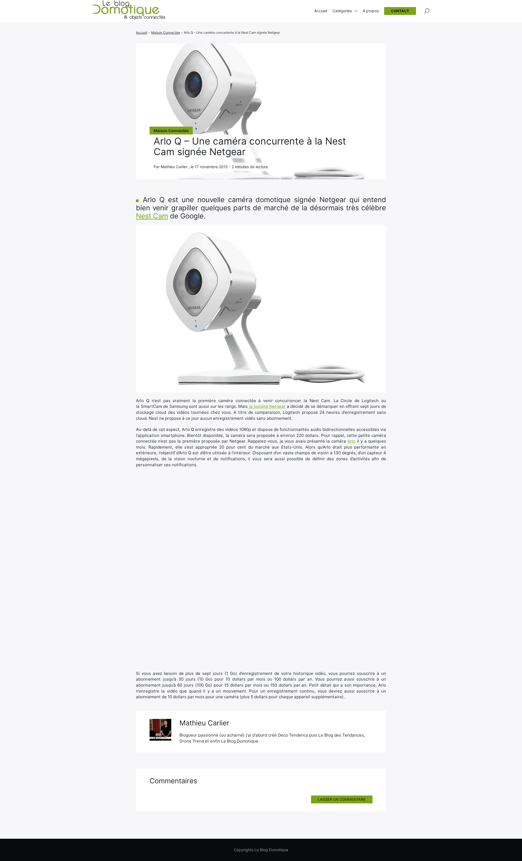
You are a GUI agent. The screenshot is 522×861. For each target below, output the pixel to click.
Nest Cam (152, 216)
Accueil (320, 10)
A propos (371, 10)
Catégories (342, 10)
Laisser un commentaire (342, 799)
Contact (400, 11)
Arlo (351, 441)
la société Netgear (266, 406)
